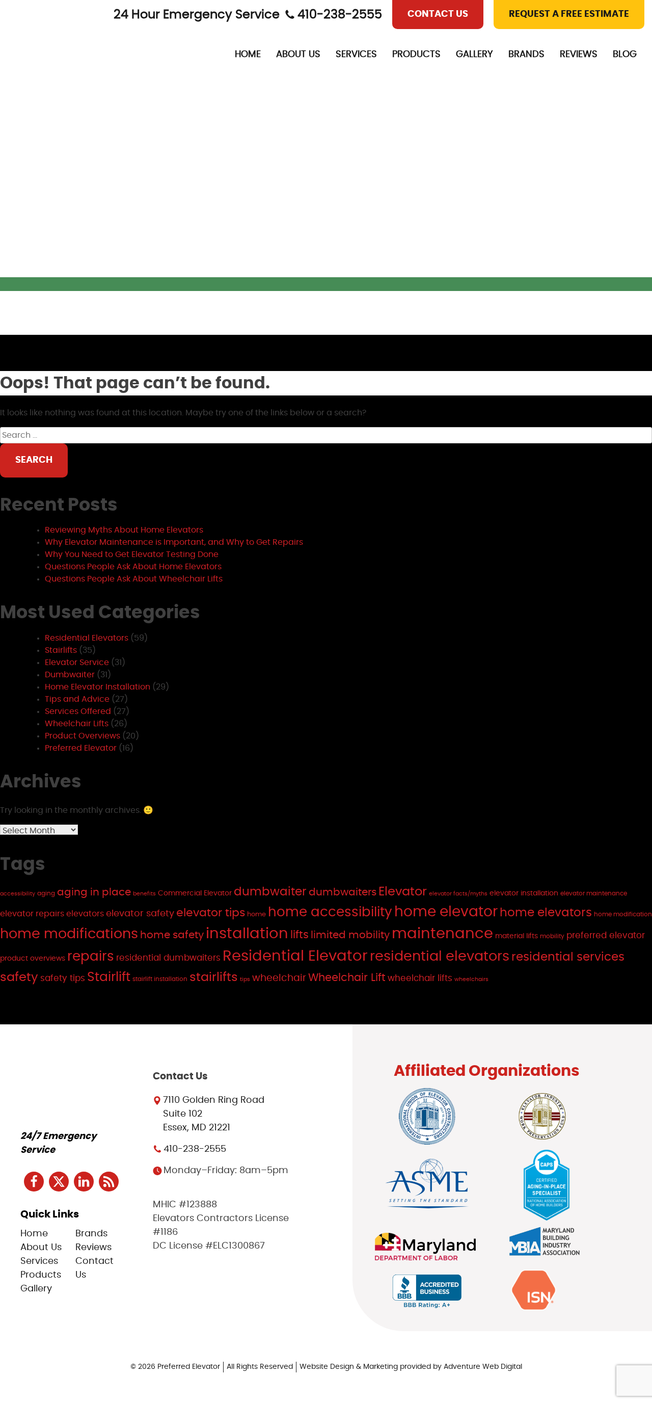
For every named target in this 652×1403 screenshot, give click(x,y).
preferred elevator (605, 935)
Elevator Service (77, 662)
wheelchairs (471, 979)
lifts (299, 935)
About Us (298, 54)
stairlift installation (159, 979)
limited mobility (350, 935)
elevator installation (524, 893)
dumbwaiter (270, 892)
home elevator (446, 912)
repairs (90, 956)
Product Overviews (82, 736)
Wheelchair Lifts (76, 724)
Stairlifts (61, 650)
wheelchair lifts (420, 978)
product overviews (32, 958)
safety (19, 977)
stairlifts (213, 977)
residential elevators (439, 956)
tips (245, 979)
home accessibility (330, 912)
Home (248, 54)
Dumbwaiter (70, 675)
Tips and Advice (77, 699)
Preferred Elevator (81, 748)
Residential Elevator (295, 956)
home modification (623, 914)
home (256, 914)
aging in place (94, 892)
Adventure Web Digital (483, 1366)
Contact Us (438, 14)
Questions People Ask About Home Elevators (133, 567)
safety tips (62, 978)
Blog (625, 54)
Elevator (402, 892)
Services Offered (78, 711)
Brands (526, 54)
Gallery (474, 54)
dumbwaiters (342, 892)
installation (247, 933)
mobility (552, 936)
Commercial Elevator (195, 893)
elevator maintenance (593, 893)
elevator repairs (32, 914)
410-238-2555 (339, 15)
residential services (567, 957)
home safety (172, 935)
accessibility (17, 893)
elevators (85, 914)
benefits (144, 893)
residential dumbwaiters (168, 958)
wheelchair (279, 978)
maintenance (442, 933)
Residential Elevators (86, 638)
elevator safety (140, 913)
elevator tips (210, 912)
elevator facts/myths (458, 893)
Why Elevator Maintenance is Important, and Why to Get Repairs (174, 542)
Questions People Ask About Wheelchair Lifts (134, 579)
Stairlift (108, 977)
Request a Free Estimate (569, 14)
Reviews (578, 54)
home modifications (69, 934)
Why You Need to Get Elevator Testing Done (132, 554)
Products (416, 54)
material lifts (516, 936)
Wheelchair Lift (347, 977)
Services (356, 54)
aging (46, 893)
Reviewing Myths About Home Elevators (124, 530)
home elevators (546, 913)
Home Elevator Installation (97, 687)
